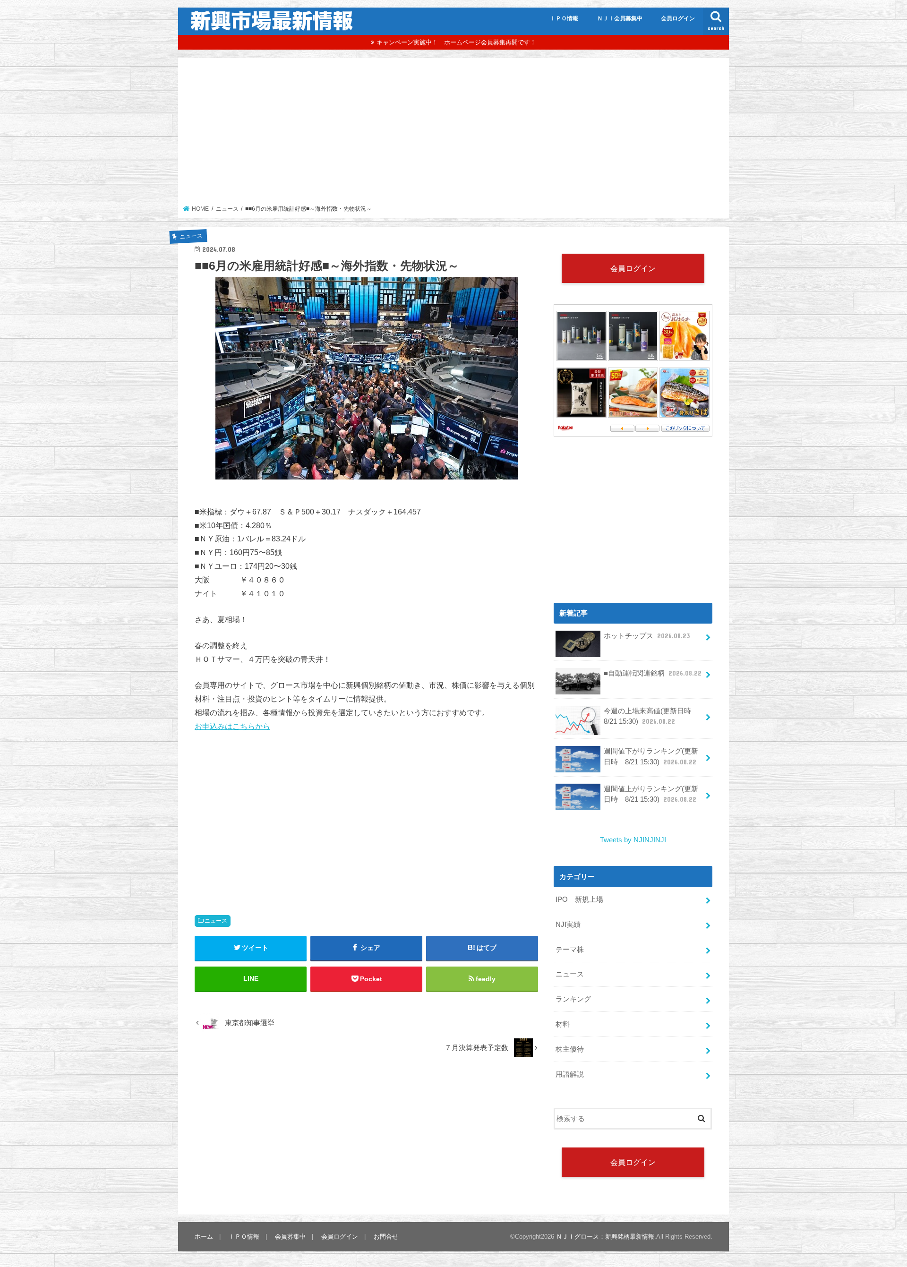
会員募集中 (290, 1236)
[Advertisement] (454, 134)
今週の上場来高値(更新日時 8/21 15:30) (651, 716)
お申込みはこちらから (232, 726)
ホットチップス (647, 636)
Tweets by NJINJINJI (633, 840)
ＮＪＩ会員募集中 (619, 18)
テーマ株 (570, 949)
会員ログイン (678, 18)
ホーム (204, 1236)
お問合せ (386, 1236)
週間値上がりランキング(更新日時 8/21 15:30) (651, 794)
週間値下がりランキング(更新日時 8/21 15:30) (651, 756)
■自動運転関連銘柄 (653, 673)
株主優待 (570, 1049)
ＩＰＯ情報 (564, 18)
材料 (563, 1024)
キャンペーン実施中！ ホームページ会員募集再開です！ (456, 42)
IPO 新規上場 (579, 899)
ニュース (216, 920)
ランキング (573, 999)
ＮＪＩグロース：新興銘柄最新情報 (605, 1236)
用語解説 (570, 1074)
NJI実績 (568, 924)
